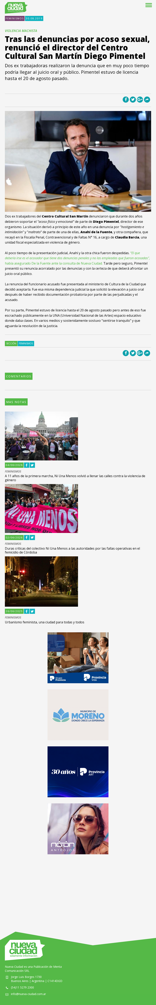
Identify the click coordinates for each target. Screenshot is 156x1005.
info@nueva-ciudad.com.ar (28, 994)
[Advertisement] (78, 888)
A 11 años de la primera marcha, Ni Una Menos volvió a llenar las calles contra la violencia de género (75, 478)
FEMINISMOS (15, 18)
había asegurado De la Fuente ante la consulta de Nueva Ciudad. (77, 258)
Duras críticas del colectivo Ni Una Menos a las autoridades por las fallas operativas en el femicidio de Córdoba (72, 550)
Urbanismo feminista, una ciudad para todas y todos (44, 622)
